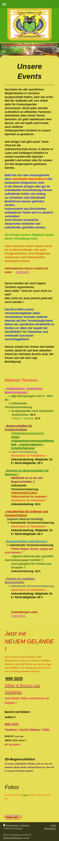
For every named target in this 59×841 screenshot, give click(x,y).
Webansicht (50, 828)
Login (53, 825)
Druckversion (12, 825)
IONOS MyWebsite (12, 838)
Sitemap (25, 825)
